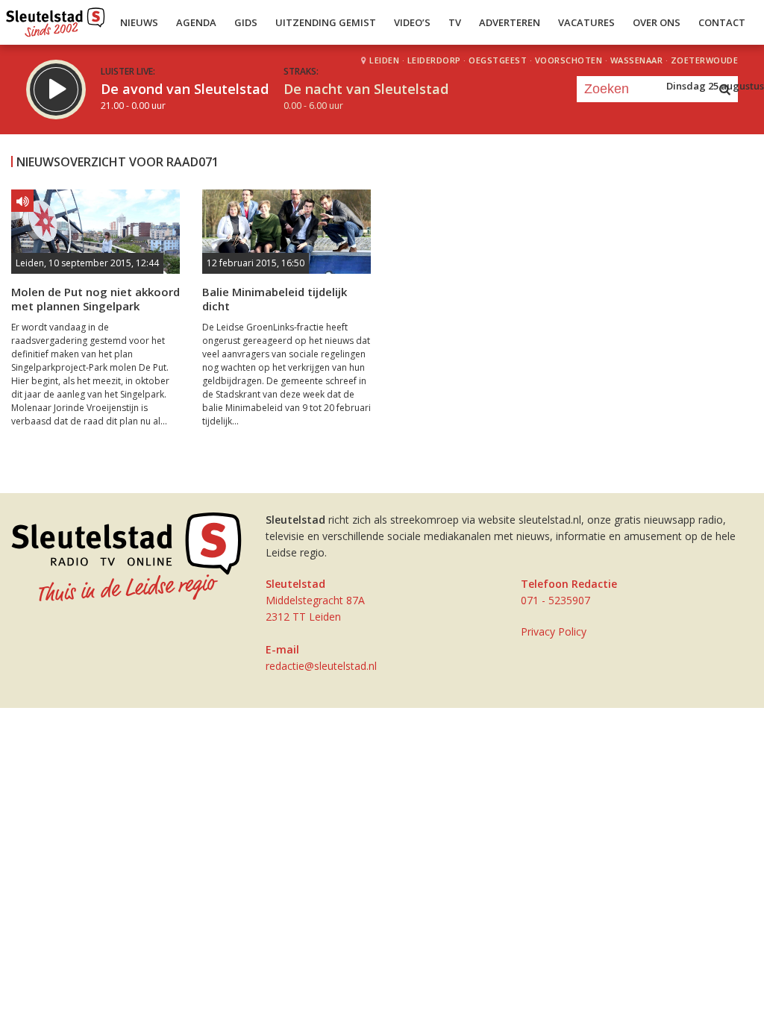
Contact (721, 22)
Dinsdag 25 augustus (715, 86)
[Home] (55, 18)
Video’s (412, 22)
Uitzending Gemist (325, 22)
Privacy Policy (553, 631)
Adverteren (509, 22)
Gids (245, 22)
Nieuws (139, 22)
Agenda (196, 22)
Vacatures (586, 22)
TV (454, 22)
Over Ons (656, 22)
